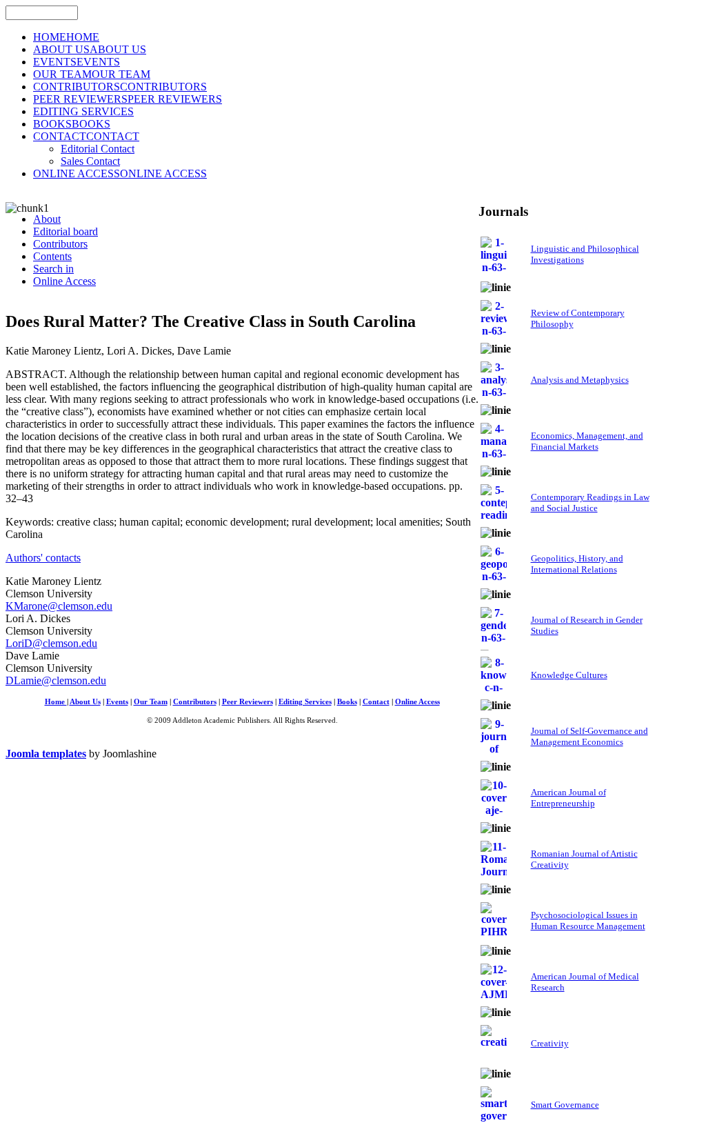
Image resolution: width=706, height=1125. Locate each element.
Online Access (417, 702)
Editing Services (305, 702)
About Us (85, 702)
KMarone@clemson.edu (59, 606)
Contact (376, 702)
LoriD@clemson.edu (51, 643)
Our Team (151, 702)
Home (56, 702)
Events (117, 702)
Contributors (194, 702)
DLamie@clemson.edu (56, 680)
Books (347, 702)
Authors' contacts (43, 558)
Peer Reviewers (247, 702)
